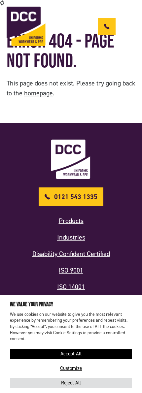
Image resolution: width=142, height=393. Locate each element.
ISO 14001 (71, 286)
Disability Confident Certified (71, 253)
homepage (38, 93)
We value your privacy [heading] (31, 304)
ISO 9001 (71, 270)
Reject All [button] (71, 382)
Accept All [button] (71, 353)
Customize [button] (71, 368)
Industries (71, 237)
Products (71, 220)
